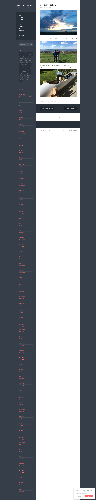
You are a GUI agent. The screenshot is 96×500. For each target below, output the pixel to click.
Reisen (21, 24)
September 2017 (22, 357)
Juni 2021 (20, 251)
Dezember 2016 (22, 378)
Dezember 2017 (22, 350)
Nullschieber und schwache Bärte (25, 96)
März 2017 (21, 371)
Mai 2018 (20, 338)
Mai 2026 (20, 114)
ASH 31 (31, 52)
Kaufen (21, 21)
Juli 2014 (20, 446)
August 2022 (21, 218)
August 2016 (21, 388)
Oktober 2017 (21, 355)
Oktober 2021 (21, 242)
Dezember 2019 (22, 293)
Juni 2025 (20, 140)
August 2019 (21, 303)
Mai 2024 (20, 171)
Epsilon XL (21, 58)
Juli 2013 (20, 475)
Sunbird (28, 75)
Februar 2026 (21, 121)
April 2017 (21, 369)
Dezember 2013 (22, 463)
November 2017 (22, 352)
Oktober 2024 (21, 159)
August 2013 (21, 472)
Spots (20, 28)
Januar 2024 (21, 180)
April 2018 (21, 340)
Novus (29, 69)
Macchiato (21, 66)
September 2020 (22, 272)
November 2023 (22, 185)
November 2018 (22, 324)
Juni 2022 (20, 223)
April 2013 (21, 482)
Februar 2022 (21, 232)
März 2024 (21, 176)
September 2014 (22, 442)
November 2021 (22, 239)
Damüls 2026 (21, 89)
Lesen (21, 22)
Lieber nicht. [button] (80, 496)
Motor (26, 69)
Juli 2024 (20, 166)
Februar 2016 (21, 402)
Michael (49, 7)
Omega (21, 71)
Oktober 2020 (21, 270)
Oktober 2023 (21, 187)
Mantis (29, 66)
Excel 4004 (26, 58)
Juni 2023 (20, 194)
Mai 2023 (20, 197)
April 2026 (21, 117)
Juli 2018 (20, 333)
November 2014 (22, 437)
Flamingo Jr (21, 60)
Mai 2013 (20, 479)
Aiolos (21, 52)
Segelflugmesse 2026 (23, 99)
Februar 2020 (21, 289)
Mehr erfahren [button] (84, 493)
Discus (31, 54)
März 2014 (21, 456)
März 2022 (21, 230)
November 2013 (22, 465)
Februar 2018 (21, 345)
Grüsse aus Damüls (22, 91)
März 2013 (21, 484)
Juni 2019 (20, 307)
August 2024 (21, 164)
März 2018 (21, 343)
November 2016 (22, 380)
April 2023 (21, 199)
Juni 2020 (20, 279)
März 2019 (21, 315)
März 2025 (21, 147)
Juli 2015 (20, 418)
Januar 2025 (21, 152)
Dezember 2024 (22, 154)
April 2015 (21, 425)
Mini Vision (21, 69)
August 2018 (21, 331)
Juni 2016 (20, 392)
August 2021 (21, 246)
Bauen (21, 17)
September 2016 (22, 385)
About (20, 32)
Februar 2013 (21, 486)
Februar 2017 (21, 373)
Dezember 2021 (22, 237)
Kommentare (21, 30)
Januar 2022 (21, 234)
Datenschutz (21, 35)
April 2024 (21, 173)
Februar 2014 (21, 458)
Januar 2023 (21, 206)
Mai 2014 (20, 451)
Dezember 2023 (22, 183)
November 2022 (22, 211)
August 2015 (21, 416)
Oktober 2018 (21, 326)
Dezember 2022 (22, 209)
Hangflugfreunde (24, 6)
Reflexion (24, 71)
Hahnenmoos (22, 62)
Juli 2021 (20, 249)
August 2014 (21, 444)
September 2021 (22, 244)
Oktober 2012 (21, 491)
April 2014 (21, 453)
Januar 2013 (21, 489)
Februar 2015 (21, 430)
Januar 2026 (21, 124)
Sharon (25, 75)
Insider (31, 62)
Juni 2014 (20, 449)
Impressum (21, 33)
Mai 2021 (20, 253)
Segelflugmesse (22, 73)
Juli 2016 (20, 390)
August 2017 (21, 359)
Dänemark (24, 56)
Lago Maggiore (24, 64)
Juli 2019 (20, 305)
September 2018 (22, 329)
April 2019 (21, 312)
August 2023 (21, 190)
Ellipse (29, 56)
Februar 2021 (21, 260)
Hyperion (26, 62)
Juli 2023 (20, 192)
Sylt (20, 77)
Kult (20, 64)
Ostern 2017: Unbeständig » (70, 108)
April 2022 (21, 227)
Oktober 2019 (21, 298)
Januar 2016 (21, 404)
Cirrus (24, 54)
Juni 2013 (20, 477)
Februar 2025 (21, 150)
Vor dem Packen (48, 4)
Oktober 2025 (21, 131)
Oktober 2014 (21, 439)
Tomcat (23, 77)
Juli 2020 (20, 277)
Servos (31, 73)
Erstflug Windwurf (22, 94)
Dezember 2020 (22, 265)
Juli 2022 (20, 220)
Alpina (27, 52)
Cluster (27, 54)
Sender (27, 73)
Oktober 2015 (21, 411)
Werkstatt (27, 79)
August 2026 (21, 107)
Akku (24, 52)
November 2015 (22, 409)
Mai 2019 (20, 310)
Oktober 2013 (21, 468)
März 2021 (21, 258)
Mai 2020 (20, 282)
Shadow (21, 75)
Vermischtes (23, 26)
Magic (25, 66)
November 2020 (22, 267)
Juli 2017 (20, 362)
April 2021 (21, 256)
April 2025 (21, 145)
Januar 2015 (21, 432)
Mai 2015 (20, 423)
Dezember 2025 (22, 126)
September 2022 (22, 216)
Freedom (29, 60)
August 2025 (21, 136)
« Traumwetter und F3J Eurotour (47, 108)
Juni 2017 (20, 364)
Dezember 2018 (22, 322)
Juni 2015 (20, 420)
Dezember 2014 (22, 435)
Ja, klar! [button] (89, 496)
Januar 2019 (21, 319)
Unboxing (27, 77)
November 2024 (22, 157)
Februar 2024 (21, 178)
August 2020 (21, 275)
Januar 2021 (21, 263)
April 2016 (21, 397)
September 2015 (22, 413)
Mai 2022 (20, 225)
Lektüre (30, 64)
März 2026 (21, 119)
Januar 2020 (21, 291)
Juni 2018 (20, 336)
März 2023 (21, 202)
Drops (21, 56)
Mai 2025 (20, 143)
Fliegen (21, 19)
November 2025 (22, 129)
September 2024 (22, 162)
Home (20, 15)
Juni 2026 (20, 112)
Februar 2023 (21, 204)
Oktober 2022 (21, 213)
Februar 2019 (21, 317)
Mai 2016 (20, 395)
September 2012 (22, 493)
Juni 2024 (20, 169)
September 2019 (22, 300)
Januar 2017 (21, 376)
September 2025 (22, 133)
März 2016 (21, 399)
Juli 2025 (20, 138)
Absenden (31, 44)
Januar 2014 (21, 460)
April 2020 (21, 284)
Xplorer (21, 81)
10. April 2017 (43, 7)
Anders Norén (67, 130)
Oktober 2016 (21, 383)
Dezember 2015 (22, 406)
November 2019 (22, 296)
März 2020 (21, 286)
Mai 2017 (20, 366)
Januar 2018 (21, 347)
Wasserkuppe (22, 79)
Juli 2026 (20, 110)
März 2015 (21, 428)
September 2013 (22, 470)
